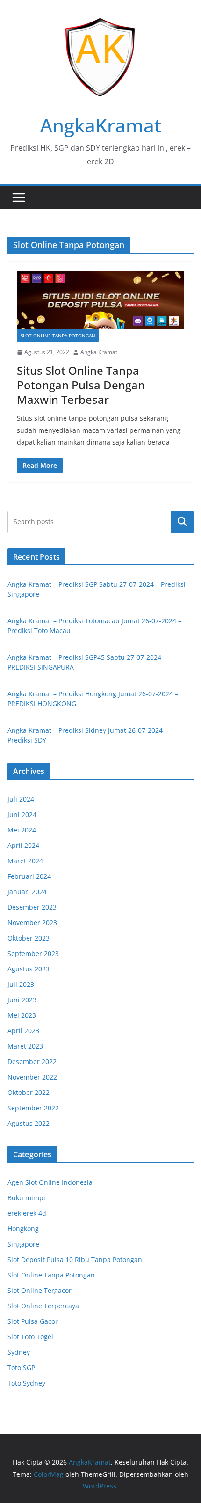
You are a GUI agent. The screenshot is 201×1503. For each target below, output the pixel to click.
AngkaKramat (100, 125)
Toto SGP (21, 1367)
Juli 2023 (20, 984)
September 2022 (33, 1107)
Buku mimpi (26, 1197)
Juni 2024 (21, 814)
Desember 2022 (32, 1061)
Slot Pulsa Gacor (32, 1321)
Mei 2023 (21, 1015)
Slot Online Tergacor (39, 1290)
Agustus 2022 (28, 1123)
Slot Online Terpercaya (43, 1305)
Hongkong (23, 1228)
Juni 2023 (21, 999)
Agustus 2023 (28, 968)
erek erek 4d (26, 1213)
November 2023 (32, 922)
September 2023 (33, 953)
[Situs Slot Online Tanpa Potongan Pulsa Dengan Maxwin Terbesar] (100, 300)
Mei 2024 (21, 829)
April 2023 (23, 1030)
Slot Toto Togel (30, 1336)
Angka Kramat (98, 352)
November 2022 (32, 1077)
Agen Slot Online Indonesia (50, 1182)
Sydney (18, 1352)
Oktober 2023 (28, 938)
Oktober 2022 (28, 1092)
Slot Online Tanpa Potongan (58, 335)
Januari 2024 (27, 891)
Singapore (23, 1244)
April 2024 (23, 845)
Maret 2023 (25, 1046)
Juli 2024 (20, 799)
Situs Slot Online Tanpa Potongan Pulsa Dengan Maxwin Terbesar (81, 385)
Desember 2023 (32, 907)
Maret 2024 (25, 860)
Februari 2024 (29, 876)
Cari (182, 522)
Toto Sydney (26, 1383)
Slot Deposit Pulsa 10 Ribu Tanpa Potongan (74, 1259)
